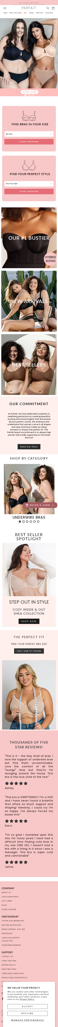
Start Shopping (29, 142)
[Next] (47, 493)
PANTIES (39, 13)
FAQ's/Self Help (9, 969)
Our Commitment (10, 897)
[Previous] (10, 493)
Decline (27, 1013)
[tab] (25, 95)
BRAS (31, 13)
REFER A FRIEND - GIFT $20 (13, 929)
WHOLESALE (7, 933)
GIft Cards (7, 901)
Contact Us (7, 956)
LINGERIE (49, 13)
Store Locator (9, 909)
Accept (27, 1006)
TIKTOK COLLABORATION (13, 921)
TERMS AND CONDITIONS (13, 973)
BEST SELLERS (16, 13)
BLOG (4, 905)
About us (6, 892)
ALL (25, 13)
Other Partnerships (11, 945)
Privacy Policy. (27, 999)
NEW (5, 13)
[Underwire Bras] (29, 488)
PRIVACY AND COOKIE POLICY (15, 977)
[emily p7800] (29, 56)
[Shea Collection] (29, 569)
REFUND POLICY (9, 965)
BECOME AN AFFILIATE (11, 925)
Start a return (9, 961)
